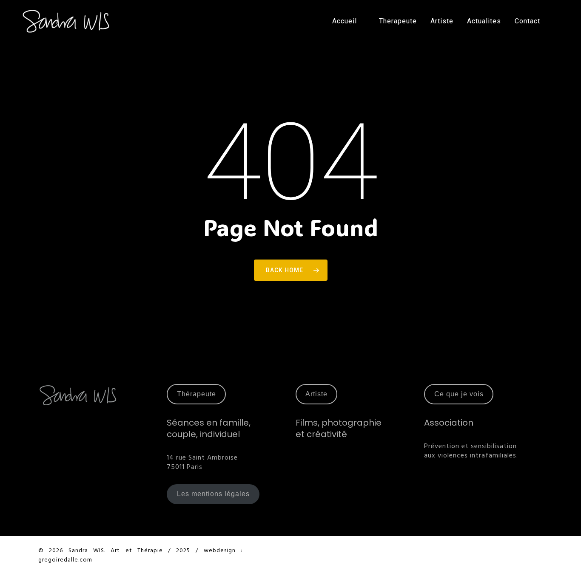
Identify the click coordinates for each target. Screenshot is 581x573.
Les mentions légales (213, 493)
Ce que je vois (459, 394)
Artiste (316, 394)
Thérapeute (196, 394)
